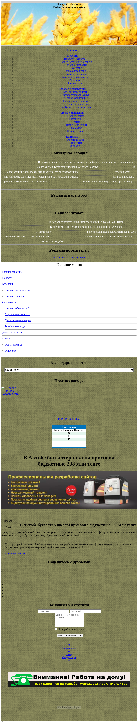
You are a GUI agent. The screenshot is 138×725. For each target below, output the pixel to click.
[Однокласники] (69, 593)
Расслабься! (75, 80)
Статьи (76, 121)
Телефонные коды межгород (75, 107)
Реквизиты (76, 142)
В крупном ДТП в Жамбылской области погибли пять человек (86, 226)
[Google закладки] (69, 580)
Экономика (75, 127)
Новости (7, 277)
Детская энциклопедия (76, 104)
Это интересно (75, 131)
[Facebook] (69, 587)
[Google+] (69, 577)
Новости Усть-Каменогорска (75, 61)
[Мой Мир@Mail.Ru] (69, 596)
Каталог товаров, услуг (75, 94)
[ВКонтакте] (69, 584)
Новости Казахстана (76, 58)
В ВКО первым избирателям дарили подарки (109, 181)
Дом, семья (76, 67)
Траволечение (76, 83)
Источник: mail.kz (15, 553)
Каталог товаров (14, 296)
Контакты (7, 338)
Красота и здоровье (76, 74)
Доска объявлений (12, 332)
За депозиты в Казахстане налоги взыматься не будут (67, 166)
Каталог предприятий (75, 91)
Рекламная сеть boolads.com (69, 257)
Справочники (10, 302)
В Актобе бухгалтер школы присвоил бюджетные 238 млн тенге (86, 221)
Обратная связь (75, 139)
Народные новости (76, 64)
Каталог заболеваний (76, 97)
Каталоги (7, 283)
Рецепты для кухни (76, 124)
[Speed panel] (69, 574)
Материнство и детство (75, 77)
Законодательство (76, 70)
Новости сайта (75, 115)
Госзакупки (75, 118)
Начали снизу (44, 231)
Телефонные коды (15, 326)
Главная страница (12, 271)
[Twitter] (69, 590)
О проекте (76, 145)
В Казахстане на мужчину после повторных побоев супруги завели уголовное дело (86, 162)
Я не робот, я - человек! (71, 629)
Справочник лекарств (75, 100)
